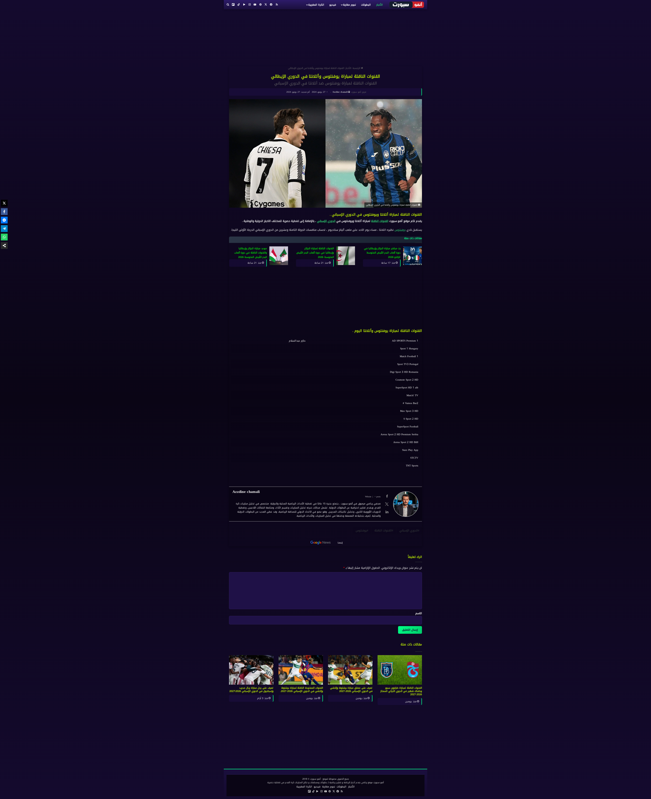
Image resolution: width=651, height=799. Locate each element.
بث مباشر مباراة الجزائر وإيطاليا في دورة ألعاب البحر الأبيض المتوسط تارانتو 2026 (382, 252)
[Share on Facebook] (4, 211)
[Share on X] (4, 203)
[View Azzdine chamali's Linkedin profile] (387, 512)
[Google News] (320, 542)
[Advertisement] (325, 36)
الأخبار (379, 4)
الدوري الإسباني (326, 221)
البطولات (366, 4)
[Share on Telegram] (4, 228)
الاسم (418, 613)
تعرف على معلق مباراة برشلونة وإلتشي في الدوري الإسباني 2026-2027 (351, 689)
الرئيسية (357, 68)
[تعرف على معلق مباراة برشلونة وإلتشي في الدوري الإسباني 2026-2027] (350, 670)
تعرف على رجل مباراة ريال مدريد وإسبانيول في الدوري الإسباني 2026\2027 (251, 689)
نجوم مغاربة (349, 4)
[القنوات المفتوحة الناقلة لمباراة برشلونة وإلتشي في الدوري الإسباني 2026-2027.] (301, 670)
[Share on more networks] (4, 245)
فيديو (332, 4)
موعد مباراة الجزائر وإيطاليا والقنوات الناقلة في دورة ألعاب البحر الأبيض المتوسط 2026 (250, 252)
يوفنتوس (400, 229)
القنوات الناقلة (379, 221)
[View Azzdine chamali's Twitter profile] (387, 504)
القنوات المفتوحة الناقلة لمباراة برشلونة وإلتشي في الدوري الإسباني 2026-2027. (301, 689)
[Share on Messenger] (4, 220)
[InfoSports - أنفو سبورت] (407, 4)
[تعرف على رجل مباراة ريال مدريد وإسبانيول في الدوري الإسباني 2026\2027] (251, 670)
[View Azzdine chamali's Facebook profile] (387, 496)
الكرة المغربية (316, 4)
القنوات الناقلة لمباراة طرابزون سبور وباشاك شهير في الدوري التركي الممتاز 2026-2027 (401, 691)
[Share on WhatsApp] (4, 237)
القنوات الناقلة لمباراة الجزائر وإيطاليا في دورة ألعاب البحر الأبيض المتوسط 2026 (315, 252)
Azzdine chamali (340, 92)
